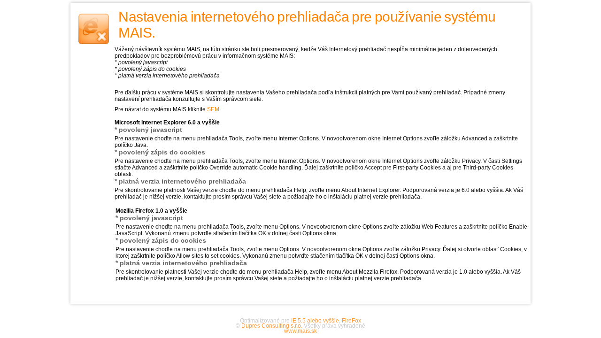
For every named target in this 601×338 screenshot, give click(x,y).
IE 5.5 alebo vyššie (315, 320)
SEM (213, 109)
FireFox (351, 320)
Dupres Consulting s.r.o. (271, 326)
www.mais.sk (300, 331)
